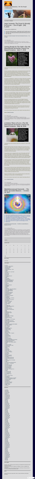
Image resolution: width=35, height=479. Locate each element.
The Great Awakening (8, 365)
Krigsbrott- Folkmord (8, 324)
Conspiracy (7, 288)
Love (14, 42)
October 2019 (7, 426)
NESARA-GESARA (8, 336)
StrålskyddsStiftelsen (8, 355)
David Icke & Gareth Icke (9, 292)
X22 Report (7, 385)
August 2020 (7, 418)
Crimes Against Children (9, 289)
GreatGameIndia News (8, 308)
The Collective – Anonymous (9, 363)
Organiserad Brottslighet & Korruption (11, 339)
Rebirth (6, 347)
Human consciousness (24, 232)
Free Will (25, 231)
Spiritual (27, 42)
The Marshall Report (8, 367)
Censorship (7, 283)
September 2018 (7, 437)
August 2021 (7, 408)
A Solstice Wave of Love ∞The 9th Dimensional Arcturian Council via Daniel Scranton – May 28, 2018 (16, 124)
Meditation (6, 330)
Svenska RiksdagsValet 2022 (9, 358)
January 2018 (7, 443)
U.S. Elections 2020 (8, 372)
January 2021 (7, 414)
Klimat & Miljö (7, 322)
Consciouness (23, 41)
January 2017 (7, 453)
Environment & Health (8, 301)
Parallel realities (23, 233)
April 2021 (6, 411)
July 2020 (6, 419)
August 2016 (7, 457)
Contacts (27, 41)
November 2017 (7, 445)
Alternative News (7, 267)
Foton (6, 304)
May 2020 (6, 420)
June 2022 (6, 400)
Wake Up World (7, 381)
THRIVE (6, 370)
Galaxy (10, 184)
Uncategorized (7, 376)
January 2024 (7, 393)
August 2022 (7, 398)
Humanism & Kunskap (8, 317)
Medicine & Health (8, 329)
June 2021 (6, 410)
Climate (6, 287)
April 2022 (6, 402)
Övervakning (7, 278)
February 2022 (7, 403)
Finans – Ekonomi (7, 302)
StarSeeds (21, 234)
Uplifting (11, 43)
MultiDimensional (9, 233)
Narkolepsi (7, 333)
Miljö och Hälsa (7, 332)
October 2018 (7, 436)
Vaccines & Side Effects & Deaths (10, 378)
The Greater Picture (8, 366)
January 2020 (7, 424)
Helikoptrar (7, 314)
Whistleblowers (7, 383)
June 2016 (6, 459)
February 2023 (7, 394)
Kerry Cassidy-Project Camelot (10, 321)
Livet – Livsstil (7, 326)
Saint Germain (24, 42)
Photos (6, 343)
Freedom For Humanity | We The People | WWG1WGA (15, 7)
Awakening (17, 117)
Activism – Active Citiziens (9, 266)
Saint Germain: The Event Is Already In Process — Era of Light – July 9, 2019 (17, 25)
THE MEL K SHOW (8, 368)
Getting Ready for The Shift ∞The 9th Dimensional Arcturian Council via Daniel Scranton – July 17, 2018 (17, 48)
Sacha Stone (7, 348)
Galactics (5, 42)
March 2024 (7, 391)
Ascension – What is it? (8, 275)
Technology (7, 360)
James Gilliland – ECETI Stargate (10, 319)
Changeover (12, 41)
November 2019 (7, 425)
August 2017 (7, 447)
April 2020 (6, 421)
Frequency (28, 231)
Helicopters (7, 313)
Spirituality (15, 116)
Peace (16, 42)
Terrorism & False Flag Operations (10, 362)
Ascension (8, 41)
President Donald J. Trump (9, 345)
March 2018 (7, 442)
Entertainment (7, 300)
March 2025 (7, 390)
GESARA (6, 307)
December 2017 (7, 444)
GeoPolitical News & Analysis (9, 306)
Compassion (10, 230)
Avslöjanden (7, 276)
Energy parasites (13, 231)
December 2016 (7, 454)
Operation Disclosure (8, 338)
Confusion (14, 230)
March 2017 (7, 451)
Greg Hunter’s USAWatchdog (9, 309)
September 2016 (7, 456)
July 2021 (6, 409)
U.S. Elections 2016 (8, 371)
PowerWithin (6, 234)
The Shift (22, 118)
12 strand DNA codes (10, 229)
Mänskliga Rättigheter (8, 328)
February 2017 (7, 452)
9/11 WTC (6, 265)
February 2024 (7, 392)
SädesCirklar (7, 350)
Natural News (7, 334)
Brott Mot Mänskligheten (9, 280)
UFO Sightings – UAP (8, 373)
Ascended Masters (20, 229)
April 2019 (6, 431)
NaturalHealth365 (7, 335)
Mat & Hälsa (7, 327)
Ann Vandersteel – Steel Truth (9, 271)
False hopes (21, 231)
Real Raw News (7, 346)
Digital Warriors (7, 294)
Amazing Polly (7, 268)
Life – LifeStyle (7, 325)
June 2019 (6, 429)
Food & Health (7, 303)
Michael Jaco (7, 331)
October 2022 (7, 397)
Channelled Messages (10, 40)
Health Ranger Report (8, 312)
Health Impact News (8, 311)
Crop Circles (7, 291)
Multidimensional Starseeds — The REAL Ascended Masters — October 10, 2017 (16, 190)
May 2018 (6, 440)
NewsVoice (6, 337)
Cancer (6, 282)
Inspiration (9, 42)
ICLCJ (6, 318)
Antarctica (6, 272)
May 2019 (6, 430)
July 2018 (6, 438)
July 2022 (6, 399)
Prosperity (10, 234)
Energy (9, 231)
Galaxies (5, 232)
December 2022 (7, 395)
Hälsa (6, 310)
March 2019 (7, 432)
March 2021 (7, 412)
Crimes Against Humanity (9, 290)
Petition (6, 342)
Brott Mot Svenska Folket (9, 281)
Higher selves (18, 232)
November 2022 (7, 396)
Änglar (6, 277)
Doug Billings (7, 297)
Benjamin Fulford (7, 279)
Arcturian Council (9, 117)
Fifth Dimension (6, 184)
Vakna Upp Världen (8, 379)
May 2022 (6, 401)
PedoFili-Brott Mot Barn (9, 341)
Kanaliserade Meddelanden (9, 320)
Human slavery (7, 316)
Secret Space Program (8, 351)
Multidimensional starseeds (16, 233)
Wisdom (8, 119)
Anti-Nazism (7, 274)
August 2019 (7, 428)
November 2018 (7, 435)
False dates (17, 231)
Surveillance (7, 356)
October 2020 (7, 416)
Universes (28, 234)
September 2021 (7, 407)
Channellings (9, 228)
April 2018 (6, 441)
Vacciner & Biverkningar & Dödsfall (10, 377)
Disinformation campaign (24, 230)
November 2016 (7, 455)
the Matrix (25, 234)
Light (12, 42)
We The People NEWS (8, 382)
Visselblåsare (7, 380)
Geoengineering (7, 305)
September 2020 (7, 417)
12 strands (15, 229)
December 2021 (7, 405)
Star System (18, 234)
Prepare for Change (8, 344)
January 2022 (7, 404)
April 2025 (6, 389)
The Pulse (6, 369)
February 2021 (7, 413)
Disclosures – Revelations (9, 295)
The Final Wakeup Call (8, 364)
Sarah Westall (7, 349)
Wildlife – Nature (7, 384)
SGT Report (7, 352)
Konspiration (7, 323)
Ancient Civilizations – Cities (9, 269)
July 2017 (6, 448)
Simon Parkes (7, 353)
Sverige (6, 359)
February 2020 (7, 423)
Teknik (6, 361)
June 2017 (6, 449)
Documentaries (7, 296)
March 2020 (7, 422)
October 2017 (7, 446)
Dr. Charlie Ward (7, 298)
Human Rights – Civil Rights (9, 315)
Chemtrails (6, 286)
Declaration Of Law (8, 293)
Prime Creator (19, 42)
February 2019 (7, 433)
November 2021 (7, 406)
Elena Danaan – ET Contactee (9, 299)
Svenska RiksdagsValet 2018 (9, 357)
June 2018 (6, 439)
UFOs (6, 374)
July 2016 (6, 458)
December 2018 (7, 434)
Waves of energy (15, 43)
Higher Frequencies (13, 232)
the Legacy (8, 43)
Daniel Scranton (10, 112)
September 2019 (7, 427)
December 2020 (7, 415)
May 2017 (6, 450)
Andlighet (6, 270)
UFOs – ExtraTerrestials (9, 375)
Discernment (18, 230)
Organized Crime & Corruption (10, 340)
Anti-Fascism (7, 273)
